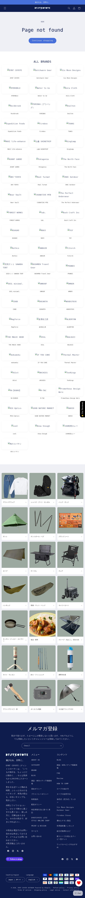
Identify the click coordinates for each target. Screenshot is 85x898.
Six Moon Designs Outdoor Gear (65, 808)
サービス (34, 831)
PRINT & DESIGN (38, 826)
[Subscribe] (60, 745)
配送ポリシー (36, 804)
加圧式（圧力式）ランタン (66, 800)
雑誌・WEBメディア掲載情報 (41, 782)
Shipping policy (40, 890)
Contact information (71, 890)
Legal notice (55, 890)
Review (60, 778)
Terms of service (24, 890)
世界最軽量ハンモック (65, 826)
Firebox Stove (64, 815)
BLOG (33, 775)
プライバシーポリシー (40, 794)
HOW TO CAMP (63, 783)
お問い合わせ (36, 836)
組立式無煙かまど (64, 831)
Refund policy (58, 888)
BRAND (34, 770)
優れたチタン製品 (64, 821)
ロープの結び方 (63, 789)
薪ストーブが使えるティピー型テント (66, 837)
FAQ (58, 773)
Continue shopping (42, 40)
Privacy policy (73, 888)
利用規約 (34, 799)
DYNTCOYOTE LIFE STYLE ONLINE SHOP (40, 819)
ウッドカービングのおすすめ (67, 845)
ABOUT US (35, 760)
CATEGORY (35, 765)
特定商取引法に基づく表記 (40, 811)
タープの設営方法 (64, 794)
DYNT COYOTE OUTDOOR (26, 888)
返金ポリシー (36, 789)
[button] (4, 8)
